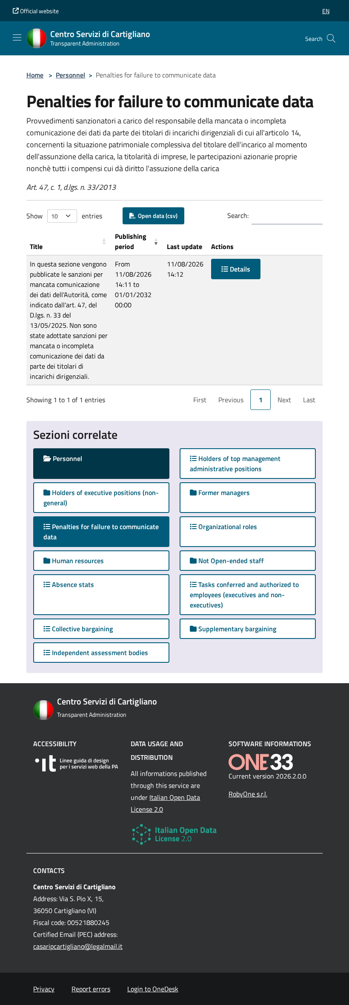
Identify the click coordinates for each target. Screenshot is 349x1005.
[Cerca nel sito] (331, 38)
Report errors (91, 989)
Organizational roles (227, 526)
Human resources (77, 560)
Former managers (223, 492)
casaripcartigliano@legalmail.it (78, 946)
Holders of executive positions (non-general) (101, 497)
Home (34, 75)
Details (239, 269)
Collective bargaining (81, 629)
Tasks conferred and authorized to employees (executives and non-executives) (244, 594)
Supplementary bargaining (236, 629)
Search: (238, 215)
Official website (39, 10)
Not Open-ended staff (230, 560)
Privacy (43, 989)
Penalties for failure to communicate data (101, 531)
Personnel (70, 75)
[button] (325, 11)
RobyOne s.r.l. (248, 794)
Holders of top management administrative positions (235, 463)
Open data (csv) (156, 215)
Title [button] (36, 246)
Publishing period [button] (130, 241)
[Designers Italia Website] (76, 763)
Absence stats (72, 584)
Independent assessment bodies (99, 652)
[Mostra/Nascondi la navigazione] (17, 37)
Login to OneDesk (152, 989)
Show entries (64, 216)
